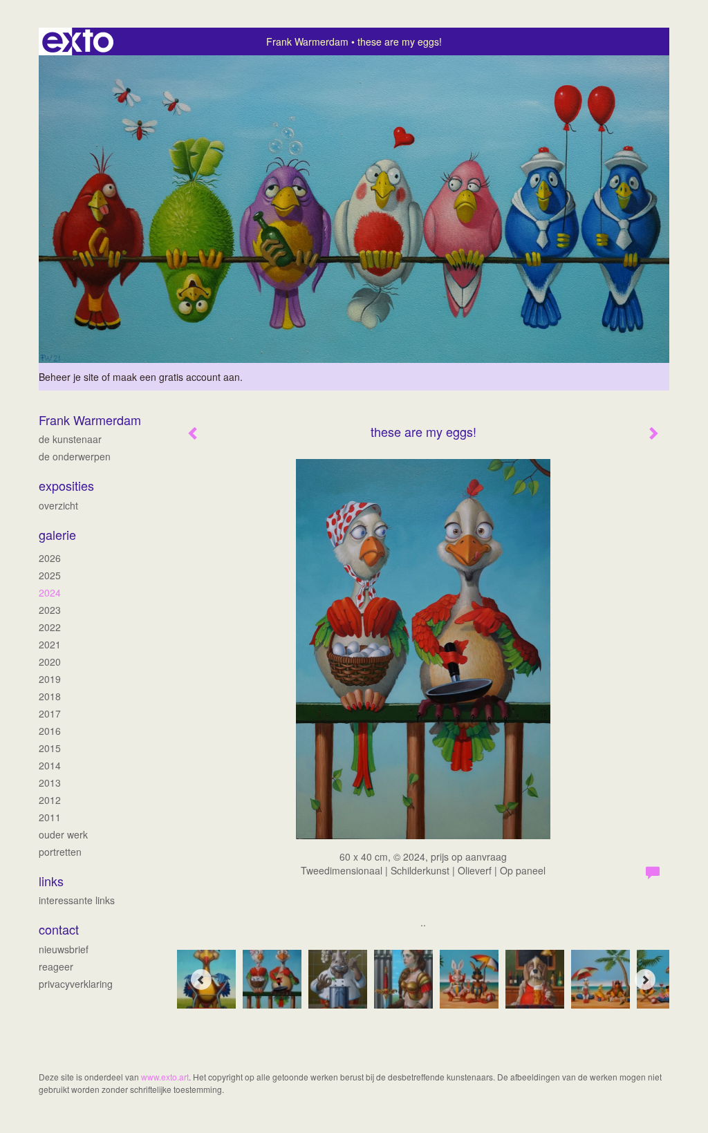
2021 (50, 644)
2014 (50, 765)
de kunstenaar (70, 439)
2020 (50, 661)
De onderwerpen (75, 456)
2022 (50, 627)
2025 (50, 575)
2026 (50, 558)
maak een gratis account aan (176, 377)
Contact (59, 929)
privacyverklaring (76, 984)
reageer (56, 966)
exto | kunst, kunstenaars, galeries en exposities (78, 41)
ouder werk (63, 834)
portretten (60, 852)
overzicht (58, 505)
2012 (50, 800)
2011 (50, 817)
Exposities (66, 485)
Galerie (57, 534)
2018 (50, 696)
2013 (50, 782)
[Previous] (201, 979)
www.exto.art (165, 1077)
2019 (50, 679)
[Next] (645, 979)
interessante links (77, 900)
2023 (50, 610)
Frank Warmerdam (307, 41)
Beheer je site (69, 377)
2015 (50, 748)
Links (51, 881)
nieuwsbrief (63, 949)
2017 (50, 713)
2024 (50, 592)
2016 (50, 731)
